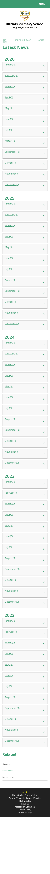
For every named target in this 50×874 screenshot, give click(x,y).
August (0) (10, 140)
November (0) (12, 173)
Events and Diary (23, 40)
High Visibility (25, 801)
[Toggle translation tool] (12, 4)
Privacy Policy (25, 809)
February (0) (11, 75)
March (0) (10, 86)
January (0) (10, 64)
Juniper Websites (33, 798)
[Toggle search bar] (5, 4)
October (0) (11, 162)
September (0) (12, 151)
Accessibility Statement (25, 806)
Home (5, 40)
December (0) (12, 184)
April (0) (9, 97)
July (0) (8, 130)
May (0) (8, 108)
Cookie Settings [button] (25, 812)
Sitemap (25, 804)
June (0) (9, 119)
